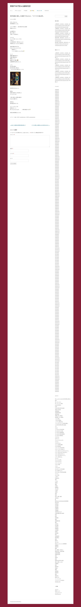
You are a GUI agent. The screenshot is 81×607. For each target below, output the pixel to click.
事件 (56, 479)
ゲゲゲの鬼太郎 (58, 446)
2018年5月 (57, 240)
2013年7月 (57, 328)
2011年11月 (57, 359)
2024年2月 (57, 135)
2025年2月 (57, 117)
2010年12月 (57, 376)
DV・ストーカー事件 (59, 403)
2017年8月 (57, 254)
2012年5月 (57, 350)
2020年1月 (57, 210)
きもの (56, 427)
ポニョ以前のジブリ (58, 470)
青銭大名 (56, 575)
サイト (11, 158)
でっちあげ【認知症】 (59, 435)
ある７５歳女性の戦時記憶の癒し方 (17, 125)
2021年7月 (57, 182)
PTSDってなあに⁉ (18, 10)
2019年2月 (57, 226)
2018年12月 (57, 229)
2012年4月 (57, 351)
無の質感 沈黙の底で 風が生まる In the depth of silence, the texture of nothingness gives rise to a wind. (62, 44)
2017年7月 (57, 255)
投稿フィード (57, 591)
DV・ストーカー (58, 402)
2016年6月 (57, 275)
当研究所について (58, 511)
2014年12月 (57, 302)
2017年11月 (57, 249)
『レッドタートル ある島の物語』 (61, 423)
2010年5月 (57, 386)
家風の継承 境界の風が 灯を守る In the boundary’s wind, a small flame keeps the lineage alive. (62, 39)
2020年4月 (57, 205)
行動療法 (56, 563)
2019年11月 (57, 213)
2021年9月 (57, 179)
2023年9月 (57, 142)
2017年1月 (57, 264)
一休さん (56, 476)
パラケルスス (57, 467)
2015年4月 (57, 296)
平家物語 (56, 510)
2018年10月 (57, 232)
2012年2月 (57, 354)
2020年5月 (57, 203)
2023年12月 (57, 138)
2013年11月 (57, 322)
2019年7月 (57, 219)
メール (12, 153)
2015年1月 (57, 301)
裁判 (56, 565)
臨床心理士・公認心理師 (59, 551)
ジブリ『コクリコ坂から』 (60, 449)
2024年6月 (57, 129)
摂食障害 (56, 517)
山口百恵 (56, 505)
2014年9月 (57, 307)
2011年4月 (57, 370)
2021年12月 (57, 174)
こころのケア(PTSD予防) (59, 429)
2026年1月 (57, 100)
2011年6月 (57, 366)
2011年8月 (57, 363)
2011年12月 (57, 357)
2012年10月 (57, 342)
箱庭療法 (56, 545)
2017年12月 (57, 248)
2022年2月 (57, 171)
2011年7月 (57, 365)
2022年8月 (57, 162)
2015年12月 (57, 284)
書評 (56, 522)
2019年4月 (57, 223)
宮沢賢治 (56, 504)
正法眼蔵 (56, 530)
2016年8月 (57, 272)
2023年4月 (57, 150)
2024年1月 (57, 136)
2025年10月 (57, 104)
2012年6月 (57, 348)
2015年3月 (57, 298)
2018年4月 (57, 242)
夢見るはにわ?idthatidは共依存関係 (61, 501)
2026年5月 (57, 94)
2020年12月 (57, 193)
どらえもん (57, 437)
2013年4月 (57, 333)
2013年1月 (57, 338)
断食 (56, 519)
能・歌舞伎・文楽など (59, 549)
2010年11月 (57, 377)
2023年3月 (57, 152)
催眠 (56, 484)
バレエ (56, 466)
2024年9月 (57, 124)
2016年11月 (57, 267)
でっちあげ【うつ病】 (59, 430)
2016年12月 (57, 266)
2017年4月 (57, 260)
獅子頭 (56, 540)
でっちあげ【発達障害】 (59, 432)
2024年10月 (57, 123)
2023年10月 (57, 141)
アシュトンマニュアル (59, 440)
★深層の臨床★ (58, 412)
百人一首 (56, 542)
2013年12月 (57, 321)
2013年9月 (57, 325)
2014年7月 (57, 310)
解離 (56, 569)
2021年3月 (57, 188)
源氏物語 (56, 533)
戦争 (15, 117)
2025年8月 (57, 107)
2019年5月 (57, 222)
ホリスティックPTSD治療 (59, 469)
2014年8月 (57, 309)
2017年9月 (57, 252)
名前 (11, 148)
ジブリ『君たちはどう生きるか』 (61, 452)
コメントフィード (58, 592)
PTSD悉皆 (25, 10)
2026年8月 (57, 89)
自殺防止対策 (57, 554)
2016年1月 (57, 283)
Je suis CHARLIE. (58, 405)
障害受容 (56, 572)
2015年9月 (57, 289)
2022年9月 (57, 161)
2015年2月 (57, 299)
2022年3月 (57, 170)
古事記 (56, 491)
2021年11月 (57, 176)
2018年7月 (57, 237)
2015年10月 (57, 287)
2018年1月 (57, 246)
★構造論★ (57, 411)
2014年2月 (57, 318)
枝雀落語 (56, 528)
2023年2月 (57, 153)
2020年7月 (57, 200)
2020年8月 (57, 199)
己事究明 (56, 508)
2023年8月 (57, 144)
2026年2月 (57, 98)
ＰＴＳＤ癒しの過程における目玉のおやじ (41, 125)
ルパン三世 (57, 475)
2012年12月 (57, 339)
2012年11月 (57, 341)
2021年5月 (57, 185)
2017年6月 (57, 257)
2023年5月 (57, 149)
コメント (12, 134)
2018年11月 (57, 231)
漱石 (56, 534)
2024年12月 (57, 120)
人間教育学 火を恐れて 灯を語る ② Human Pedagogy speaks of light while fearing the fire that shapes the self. (63, 30)
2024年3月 (57, 133)
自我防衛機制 (57, 552)
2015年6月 (57, 293)
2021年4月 (57, 187)
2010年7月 (57, 383)
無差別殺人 (57, 537)
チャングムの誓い (58, 459)
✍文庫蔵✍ (32, 10)
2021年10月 (57, 177)
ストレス (56, 458)
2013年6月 (57, 330)
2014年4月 (57, 315)
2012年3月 (57, 353)
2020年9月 (57, 197)
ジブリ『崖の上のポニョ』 (60, 453)
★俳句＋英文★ (58, 409)
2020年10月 (57, 196)
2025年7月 (57, 109)
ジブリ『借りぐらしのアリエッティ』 (62, 450)
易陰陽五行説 (57, 520)
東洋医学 (56, 526)
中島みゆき (57, 478)
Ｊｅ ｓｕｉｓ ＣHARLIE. (59, 580)
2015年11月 (57, 286)
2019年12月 (57, 211)
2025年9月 (57, 106)
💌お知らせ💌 (57, 581)
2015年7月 (57, 292)
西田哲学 (56, 566)
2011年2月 (57, 373)
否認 (56, 493)
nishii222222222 (32, 117)
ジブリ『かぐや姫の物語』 (60, 447)
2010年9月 (57, 380)
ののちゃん (57, 438)
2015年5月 (57, 295)
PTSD (56, 406)
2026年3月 (57, 97)
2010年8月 (57, 382)
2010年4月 (57, 388)
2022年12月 (57, 156)
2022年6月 (57, 165)
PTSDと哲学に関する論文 (59, 408)
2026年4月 (57, 95)
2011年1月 (57, 374)
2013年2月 (57, 336)
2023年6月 (57, 147)
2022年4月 (57, 168)
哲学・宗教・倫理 (58, 496)
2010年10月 (57, 379)
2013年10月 (57, 324)
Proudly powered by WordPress (15, 601)
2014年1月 (57, 319)
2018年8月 (57, 235)
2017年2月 (57, 263)
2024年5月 (57, 130)
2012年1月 (57, 356)
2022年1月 (57, 173)
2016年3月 (57, 280)
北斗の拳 (56, 488)
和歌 (56, 494)
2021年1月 (57, 191)
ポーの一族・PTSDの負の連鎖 (60, 472)
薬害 (56, 559)
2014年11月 (57, 304)
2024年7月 (57, 127)
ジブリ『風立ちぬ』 (58, 456)
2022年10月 (57, 159)
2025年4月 (57, 113)
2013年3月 (57, 334)
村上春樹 (56, 525)
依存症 (56, 482)
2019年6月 (57, 220)
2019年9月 (57, 216)
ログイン (56, 589)
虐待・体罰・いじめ (58, 562)
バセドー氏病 (57, 464)
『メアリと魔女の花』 (59, 421)
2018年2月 (57, 245)
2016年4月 (57, 278)
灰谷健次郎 (57, 536)
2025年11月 (57, 103)
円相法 (56, 485)
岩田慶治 (56, 507)
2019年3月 (57, 225)
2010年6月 (57, 385)
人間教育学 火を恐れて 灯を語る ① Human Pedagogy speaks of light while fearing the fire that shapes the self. (63, 35)
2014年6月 (57, 312)
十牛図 (56, 490)
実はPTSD (57, 502)
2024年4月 (57, 132)
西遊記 (56, 568)
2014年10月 (57, 306)
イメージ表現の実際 (58, 444)
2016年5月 (57, 277)
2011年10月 (57, 360)
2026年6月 (57, 92)
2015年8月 (57, 290)
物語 (56, 539)
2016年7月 (57, 274)
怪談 (56, 514)
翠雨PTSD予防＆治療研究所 (20, 6)
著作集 (56, 557)
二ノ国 (56, 481)
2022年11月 (57, 158)
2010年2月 (57, 391)
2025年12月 (57, 101)
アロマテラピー (58, 443)
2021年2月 (57, 190)
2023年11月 (57, 139)
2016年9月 (57, 270)
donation (47, 10)
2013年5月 (57, 331)
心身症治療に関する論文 (59, 513)
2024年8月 (57, 126)
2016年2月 (57, 281)
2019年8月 (57, 217)
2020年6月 (57, 202)
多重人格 (56, 498)
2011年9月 (57, 362)
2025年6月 (57, 110)
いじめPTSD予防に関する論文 (60, 424)
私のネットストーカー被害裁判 (61, 543)
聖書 (56, 548)
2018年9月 (57, 234)
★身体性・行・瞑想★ (59, 417)
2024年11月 (57, 121)
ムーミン (56, 473)
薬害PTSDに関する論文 (59, 560)
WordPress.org (58, 594)
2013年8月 (57, 327)
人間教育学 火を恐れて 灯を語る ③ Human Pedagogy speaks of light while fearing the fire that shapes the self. (63, 25)
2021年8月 (57, 181)
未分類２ (56, 523)
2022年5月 (57, 167)
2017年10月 (57, 251)
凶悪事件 (56, 487)
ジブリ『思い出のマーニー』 (60, 455)
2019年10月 (57, 214)
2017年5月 (57, 258)
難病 (56, 574)
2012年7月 (57, 347)
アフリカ (56, 441)
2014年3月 (57, 316)
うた (56, 426)
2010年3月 (57, 389)
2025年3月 (57, 115)
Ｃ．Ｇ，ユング (58, 578)
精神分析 (56, 546)
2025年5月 (57, 112)
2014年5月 (57, 313)
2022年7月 (57, 164)
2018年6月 (57, 238)
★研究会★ (57, 414)
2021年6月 (57, 184)
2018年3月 (57, 243)
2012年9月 (57, 344)
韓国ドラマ (57, 577)
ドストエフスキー (58, 461)
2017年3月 (57, 261)
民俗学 (56, 531)
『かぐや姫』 (57, 418)
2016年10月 (57, 269)
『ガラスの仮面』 (58, 420)
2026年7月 (57, 91)
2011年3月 (57, 371)
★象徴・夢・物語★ (58, 415)
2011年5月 (57, 368)
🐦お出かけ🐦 (39, 10)
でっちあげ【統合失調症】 (60, 434)
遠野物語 (56, 571)
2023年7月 (57, 145)
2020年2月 (57, 208)
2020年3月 (57, 206)
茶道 (56, 555)
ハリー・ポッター (58, 462)
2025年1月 (57, 118)
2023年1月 (57, 155)
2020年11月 (57, 194)
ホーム (11, 10)
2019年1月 (57, 228)
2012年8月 (57, 345)
